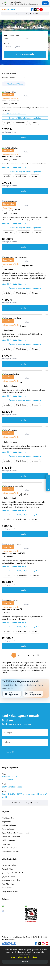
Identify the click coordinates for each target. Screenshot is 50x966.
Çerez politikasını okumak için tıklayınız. (25, 957)
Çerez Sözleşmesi (8, 829)
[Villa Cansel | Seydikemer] (12, 318)
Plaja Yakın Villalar (8, 884)
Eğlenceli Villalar (7, 869)
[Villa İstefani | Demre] (10, 600)
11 (38, 655)
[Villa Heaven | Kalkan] (10, 374)
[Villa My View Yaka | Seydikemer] (14, 257)
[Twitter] (35, 9)
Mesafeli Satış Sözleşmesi (11, 836)
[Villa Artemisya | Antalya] (11, 544)
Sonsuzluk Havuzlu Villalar (11, 880)
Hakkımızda (6, 844)
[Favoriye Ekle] (44, 89)
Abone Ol (10, 752)
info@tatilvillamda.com (12, 786)
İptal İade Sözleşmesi (9, 825)
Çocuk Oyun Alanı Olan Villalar (13, 873)
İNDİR (45, 3)
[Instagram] (38, 9)
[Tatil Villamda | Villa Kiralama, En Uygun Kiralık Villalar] (8, 9)
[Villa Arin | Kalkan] (9, 92)
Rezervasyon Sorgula (25, 54)
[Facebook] (32, 9)
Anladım (25, 961)
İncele (23, 137)
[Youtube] (41, 9)
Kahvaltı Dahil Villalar (9, 865)
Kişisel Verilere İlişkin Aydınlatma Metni (15, 833)
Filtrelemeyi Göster (15, 84)
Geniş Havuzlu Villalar (10, 891)
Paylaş (26, 96)
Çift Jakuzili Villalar (8, 876)
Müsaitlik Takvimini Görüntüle (14, 114)
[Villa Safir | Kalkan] (9, 430)
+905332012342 (9, 776)
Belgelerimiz (6, 821)
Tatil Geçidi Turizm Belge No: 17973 (25, 14)
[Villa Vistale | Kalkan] (10, 148)
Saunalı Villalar (7, 888)
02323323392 (8, 779)
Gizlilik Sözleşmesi (8, 840)
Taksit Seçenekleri (8, 818)
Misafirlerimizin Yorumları (11, 851)
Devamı (4, 672)
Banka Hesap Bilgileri (9, 848)
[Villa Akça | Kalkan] (9, 201)
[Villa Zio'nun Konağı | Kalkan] (13, 486)
